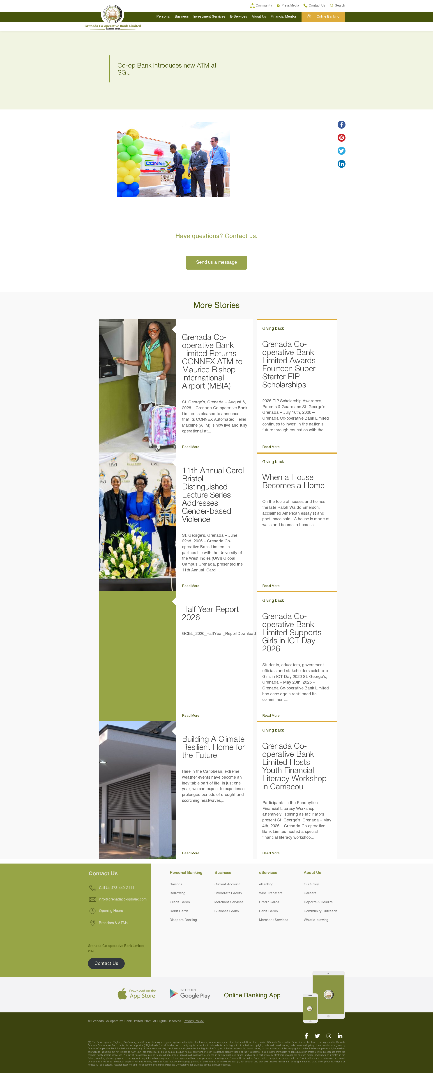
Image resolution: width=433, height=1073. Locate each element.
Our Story (311, 884)
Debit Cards (179, 911)
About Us (259, 16)
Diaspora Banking (183, 920)
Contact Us (106, 963)
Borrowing (177, 893)
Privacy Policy (194, 1021)
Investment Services (209, 16)
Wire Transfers (271, 893)
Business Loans (226, 911)
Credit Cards (180, 902)
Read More (190, 447)
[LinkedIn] (340, 1036)
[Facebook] (306, 1036)
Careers (310, 893)
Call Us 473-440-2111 (116, 888)
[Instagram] (329, 1036)
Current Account (227, 884)
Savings (176, 884)
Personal (163, 16)
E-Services (238, 16)
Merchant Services (229, 902)
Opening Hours (110, 911)
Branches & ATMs (113, 923)
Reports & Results (318, 902)
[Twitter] (317, 1036)
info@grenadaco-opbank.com (123, 899)
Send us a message (216, 263)
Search (340, 4)
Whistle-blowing (316, 920)
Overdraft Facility (228, 893)
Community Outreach (320, 911)
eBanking (266, 884)
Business (182, 16)
